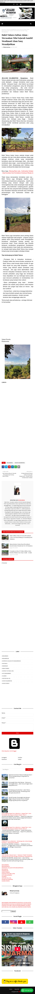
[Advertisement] (17, 321)
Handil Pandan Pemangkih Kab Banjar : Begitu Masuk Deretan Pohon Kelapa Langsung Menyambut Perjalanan (19, 799)
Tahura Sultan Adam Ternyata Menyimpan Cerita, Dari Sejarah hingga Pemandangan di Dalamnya (21, 537)
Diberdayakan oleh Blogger (9, 751)
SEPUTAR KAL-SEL (6, 678)
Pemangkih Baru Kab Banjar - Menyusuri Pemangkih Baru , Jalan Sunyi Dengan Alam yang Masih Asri (20, 784)
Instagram (4, 757)
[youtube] (20, 4)
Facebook (4, 759)
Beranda (4, 29)
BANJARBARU (10, 462)
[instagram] (17, 4)
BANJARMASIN (5, 658)
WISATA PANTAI (5, 683)
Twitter (19, 759)
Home (10, 989)
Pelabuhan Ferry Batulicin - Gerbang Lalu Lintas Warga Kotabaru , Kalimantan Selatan (17, 841)
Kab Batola (4, 663)
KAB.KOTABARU (5, 668)
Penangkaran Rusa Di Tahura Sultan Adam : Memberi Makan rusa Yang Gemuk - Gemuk (21, 551)
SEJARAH (4, 676)
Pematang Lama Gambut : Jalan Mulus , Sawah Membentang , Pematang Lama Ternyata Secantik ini (19, 791)
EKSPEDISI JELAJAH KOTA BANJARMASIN (11, 661)
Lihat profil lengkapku (14, 893)
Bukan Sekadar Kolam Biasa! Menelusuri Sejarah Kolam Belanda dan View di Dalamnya (21, 545)
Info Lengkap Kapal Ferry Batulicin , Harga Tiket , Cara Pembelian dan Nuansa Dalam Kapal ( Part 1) (16, 814)
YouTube (20, 757)
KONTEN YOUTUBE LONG (8, 671)
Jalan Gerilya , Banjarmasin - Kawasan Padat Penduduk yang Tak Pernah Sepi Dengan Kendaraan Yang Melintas (17, 855)
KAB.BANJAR (5, 666)
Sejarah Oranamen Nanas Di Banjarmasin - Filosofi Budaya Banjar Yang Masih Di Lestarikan (21, 776)
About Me (17, 989)
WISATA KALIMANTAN (11, 29)
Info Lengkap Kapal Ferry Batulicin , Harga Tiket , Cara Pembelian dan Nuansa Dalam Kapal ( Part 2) (16, 828)
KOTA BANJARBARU (6, 673)
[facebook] (14, 4)
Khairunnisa (6, 47)
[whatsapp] (29, 922)
